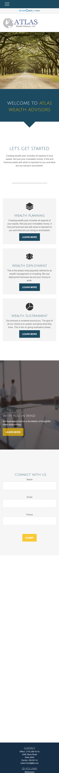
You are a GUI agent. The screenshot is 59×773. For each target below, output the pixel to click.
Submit (29, 537)
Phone (29, 514)
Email (29, 497)
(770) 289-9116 (32, 751)
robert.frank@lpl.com (29, 763)
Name (30, 479)
